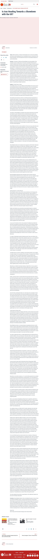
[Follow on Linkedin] (35, 555)
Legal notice (21, 552)
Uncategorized (9, 8)
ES (21, 4)
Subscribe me (5, 74)
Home (1, 8)
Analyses (4, 8)
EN (22, 4)
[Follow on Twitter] (30, 555)
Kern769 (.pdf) (4, 67)
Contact (17, 552)
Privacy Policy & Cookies (18, 554)
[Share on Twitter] (4, 57)
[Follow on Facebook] (28, 555)
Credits (24, 554)
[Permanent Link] (4, 59)
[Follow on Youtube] (37, 555)
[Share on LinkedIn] (6, 57)
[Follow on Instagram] (33, 555)
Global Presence (11, 1)
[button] (34, 4)
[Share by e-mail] (1, 59)
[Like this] (3, 529)
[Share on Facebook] (1, 57)
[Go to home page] (6, 4)
